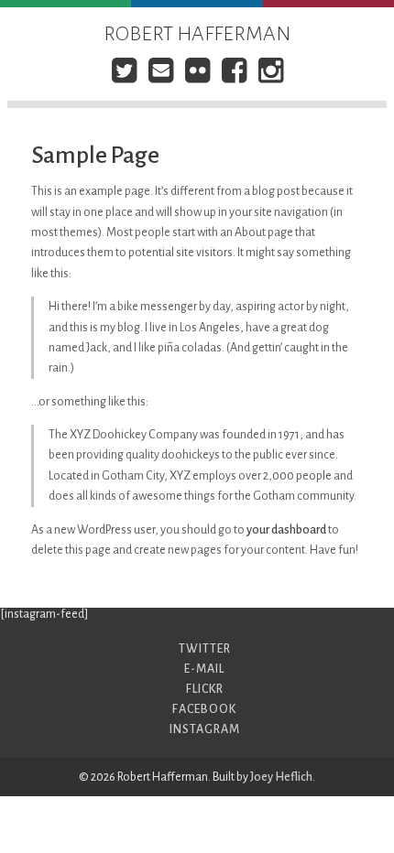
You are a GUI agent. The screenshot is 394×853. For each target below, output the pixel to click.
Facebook (204, 709)
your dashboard (286, 530)
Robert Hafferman (197, 34)
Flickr (205, 689)
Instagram (205, 729)
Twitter (205, 648)
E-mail (204, 669)
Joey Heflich (281, 777)
